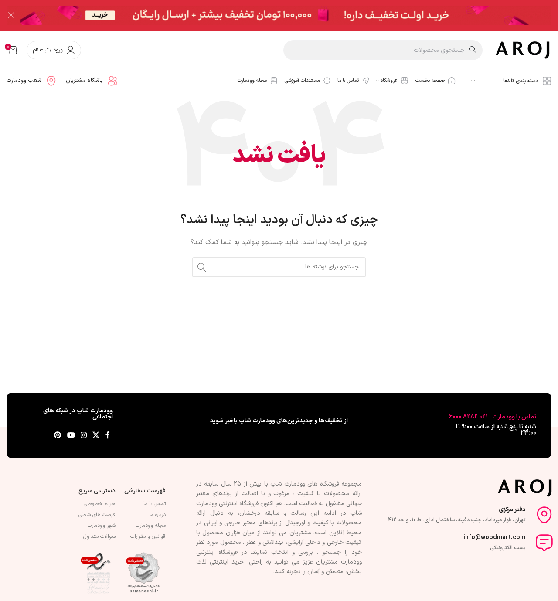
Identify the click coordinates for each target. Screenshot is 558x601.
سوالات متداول (99, 536)
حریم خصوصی (100, 504)
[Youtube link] (71, 436)
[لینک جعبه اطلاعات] (92, 80)
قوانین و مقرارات (148, 536)
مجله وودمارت (151, 526)
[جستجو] (202, 267)
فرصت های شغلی (97, 515)
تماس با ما (154, 504)
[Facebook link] (107, 436)
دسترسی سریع (97, 491)
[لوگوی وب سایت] (523, 49)
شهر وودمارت (102, 526)
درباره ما (158, 515)
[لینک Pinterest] (57, 436)
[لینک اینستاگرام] (83, 436)
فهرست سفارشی (145, 491)
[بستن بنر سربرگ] (11, 15)
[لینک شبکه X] (96, 436)
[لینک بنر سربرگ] (292, 15)
